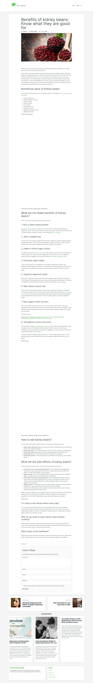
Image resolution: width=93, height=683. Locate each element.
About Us (51, 672)
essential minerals (50, 479)
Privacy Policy (52, 677)
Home (73, 5)
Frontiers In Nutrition (56, 256)
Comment (25, 557)
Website (24, 580)
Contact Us (51, 675)
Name (24, 569)
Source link (24, 543)
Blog (78, 5)
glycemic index (38, 252)
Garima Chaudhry (55, 232)
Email (24, 574)
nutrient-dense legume (29, 228)
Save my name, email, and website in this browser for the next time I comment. (44, 586)
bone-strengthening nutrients (41, 326)
